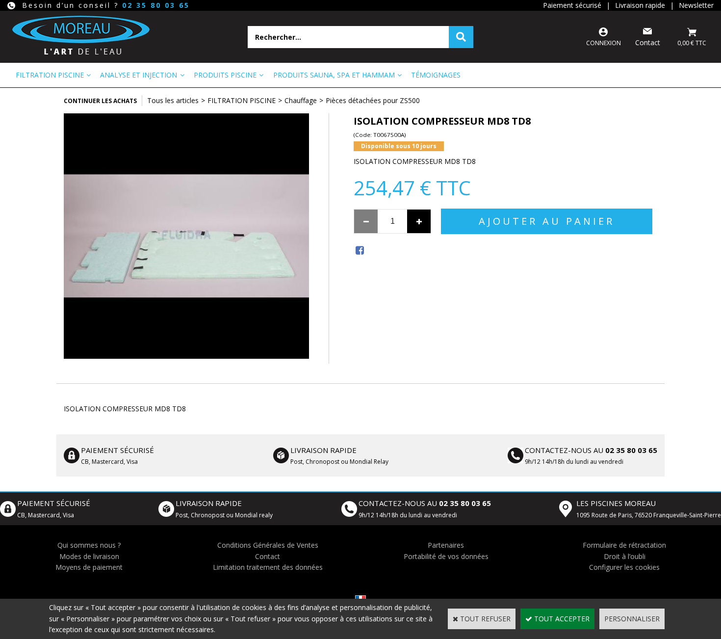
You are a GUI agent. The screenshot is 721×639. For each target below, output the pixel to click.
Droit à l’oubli (624, 556)
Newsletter (696, 5)
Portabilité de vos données (446, 556)
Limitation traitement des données (268, 567)
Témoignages (436, 75)
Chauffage (300, 100)
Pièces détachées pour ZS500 (373, 100)
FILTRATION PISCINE (50, 75)
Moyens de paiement (89, 567)
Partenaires (446, 545)
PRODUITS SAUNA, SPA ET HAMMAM (334, 75)
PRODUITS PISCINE (225, 75)
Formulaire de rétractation (624, 545)
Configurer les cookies (624, 567)
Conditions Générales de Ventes (267, 545)
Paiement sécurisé (572, 5)
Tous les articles (173, 100)
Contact (267, 556)
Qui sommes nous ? (89, 545)
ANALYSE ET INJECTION (138, 75)
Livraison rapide (640, 5)
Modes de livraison (89, 556)
